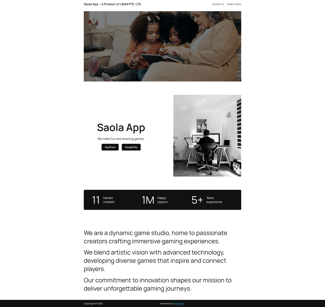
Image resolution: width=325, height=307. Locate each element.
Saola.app (178, 303)
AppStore (110, 147)
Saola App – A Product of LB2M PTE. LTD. (113, 4)
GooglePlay (131, 147)
